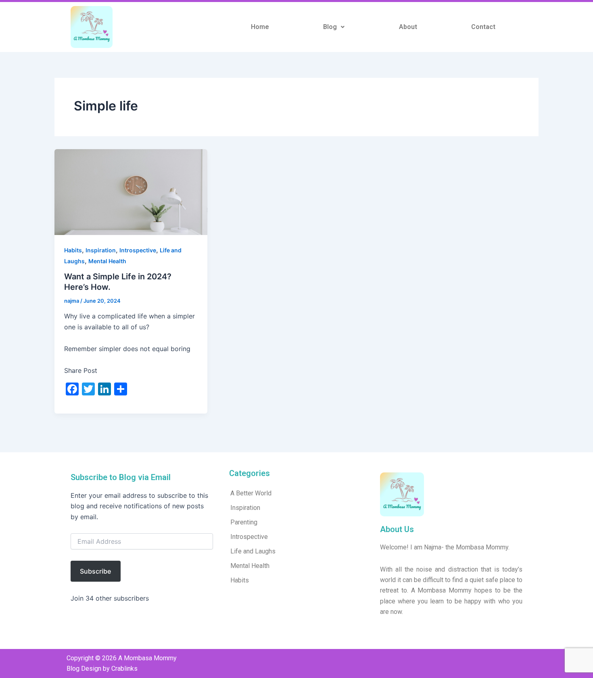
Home (260, 27)
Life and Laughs (253, 551)
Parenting (243, 522)
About (408, 27)
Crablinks (124, 668)
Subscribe (95, 571)
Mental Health (107, 261)
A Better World (250, 493)
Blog (330, 27)
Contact (483, 27)
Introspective (137, 250)
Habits (73, 250)
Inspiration (101, 250)
